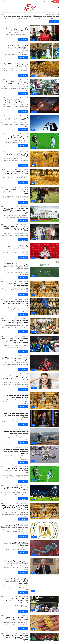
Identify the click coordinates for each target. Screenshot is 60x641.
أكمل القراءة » (54, 22)
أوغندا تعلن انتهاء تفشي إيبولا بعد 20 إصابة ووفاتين (16, 544)
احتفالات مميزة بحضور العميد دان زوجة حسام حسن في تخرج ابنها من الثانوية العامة (15, 228)
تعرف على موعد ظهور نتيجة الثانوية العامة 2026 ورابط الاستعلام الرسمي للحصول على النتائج (16, 266)
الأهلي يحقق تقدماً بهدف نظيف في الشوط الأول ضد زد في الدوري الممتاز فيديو (16, 470)
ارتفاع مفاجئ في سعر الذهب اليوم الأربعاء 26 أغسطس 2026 (16, 396)
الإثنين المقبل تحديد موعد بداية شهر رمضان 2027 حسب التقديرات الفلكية (16, 118)
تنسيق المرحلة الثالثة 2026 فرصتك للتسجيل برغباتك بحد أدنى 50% (17, 82)
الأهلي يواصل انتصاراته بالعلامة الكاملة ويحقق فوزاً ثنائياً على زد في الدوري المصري (36, 1)
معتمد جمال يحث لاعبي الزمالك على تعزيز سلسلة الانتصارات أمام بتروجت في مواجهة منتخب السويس (15, 340)
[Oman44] (30, 7)
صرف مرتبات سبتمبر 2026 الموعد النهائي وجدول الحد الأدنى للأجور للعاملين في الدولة (31, 16)
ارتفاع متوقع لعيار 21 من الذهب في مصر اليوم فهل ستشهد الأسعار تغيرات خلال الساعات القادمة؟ (15, 507)
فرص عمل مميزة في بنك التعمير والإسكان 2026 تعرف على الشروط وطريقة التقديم (17, 600)
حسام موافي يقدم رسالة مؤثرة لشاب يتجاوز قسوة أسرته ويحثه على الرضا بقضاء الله (16, 415)
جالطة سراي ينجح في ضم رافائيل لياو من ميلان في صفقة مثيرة (15, 358)
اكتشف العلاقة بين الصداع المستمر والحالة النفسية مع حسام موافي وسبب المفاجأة (15, 377)
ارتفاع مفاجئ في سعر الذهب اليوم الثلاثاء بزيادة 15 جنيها (16, 284)
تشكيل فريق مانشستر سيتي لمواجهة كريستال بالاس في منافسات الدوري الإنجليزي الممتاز (16, 581)
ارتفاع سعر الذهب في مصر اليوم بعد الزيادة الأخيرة (16, 155)
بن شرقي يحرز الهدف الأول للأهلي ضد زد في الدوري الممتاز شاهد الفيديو (15, 137)
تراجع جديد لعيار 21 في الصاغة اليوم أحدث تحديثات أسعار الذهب (15, 65)
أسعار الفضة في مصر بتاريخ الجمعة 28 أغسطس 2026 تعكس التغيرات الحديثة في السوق (15, 451)
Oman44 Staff (55, 14)
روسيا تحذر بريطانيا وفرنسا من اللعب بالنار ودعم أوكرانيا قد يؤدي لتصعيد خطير (15, 100)
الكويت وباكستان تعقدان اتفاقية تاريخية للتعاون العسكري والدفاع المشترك (15, 321)
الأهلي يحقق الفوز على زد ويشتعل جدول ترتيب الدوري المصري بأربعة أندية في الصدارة (15, 637)
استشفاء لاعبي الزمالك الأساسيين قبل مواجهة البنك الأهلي (16, 488)
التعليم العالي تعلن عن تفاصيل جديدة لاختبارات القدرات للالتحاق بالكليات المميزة (14, 526)
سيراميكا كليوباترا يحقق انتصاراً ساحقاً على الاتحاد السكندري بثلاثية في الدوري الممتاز (15, 191)
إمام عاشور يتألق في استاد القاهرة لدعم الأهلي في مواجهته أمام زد (15, 29)
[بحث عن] (58, 8)
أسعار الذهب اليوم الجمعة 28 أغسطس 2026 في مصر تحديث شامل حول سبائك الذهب (15, 303)
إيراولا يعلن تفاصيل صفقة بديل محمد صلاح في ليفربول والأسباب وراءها (14, 247)
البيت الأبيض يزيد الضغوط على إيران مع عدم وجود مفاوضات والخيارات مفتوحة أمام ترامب (15, 210)
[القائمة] (2, 8)
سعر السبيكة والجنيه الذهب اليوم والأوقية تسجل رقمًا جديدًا (17, 618)
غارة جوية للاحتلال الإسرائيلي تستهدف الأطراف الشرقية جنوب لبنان (16, 432)
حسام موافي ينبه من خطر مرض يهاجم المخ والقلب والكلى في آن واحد (16, 562)
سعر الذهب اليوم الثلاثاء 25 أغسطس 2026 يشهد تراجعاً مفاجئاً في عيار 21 (16, 172)
